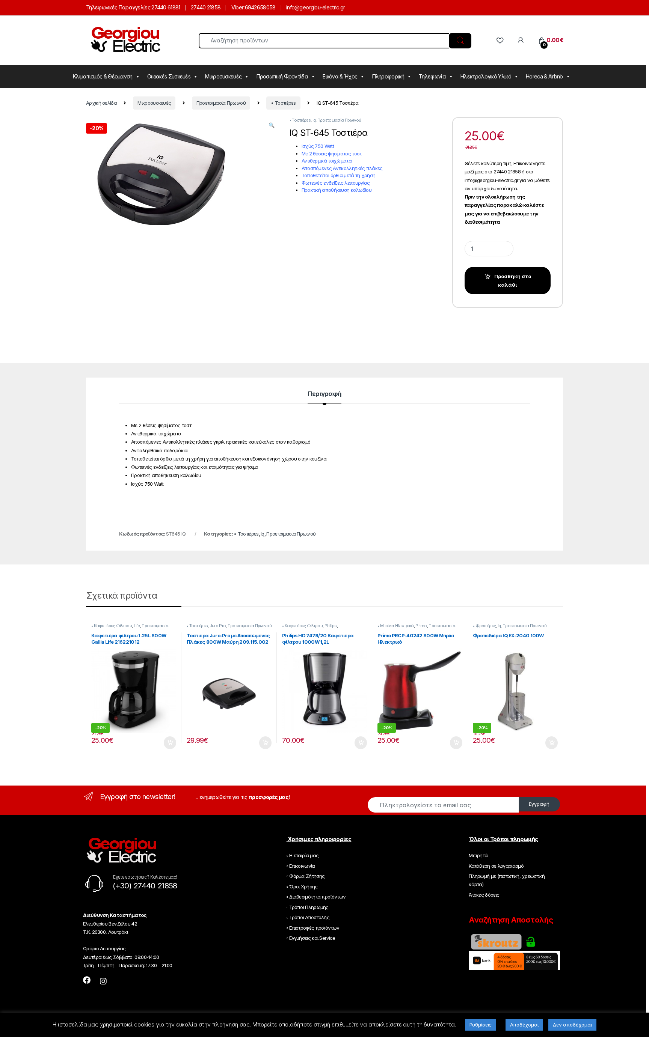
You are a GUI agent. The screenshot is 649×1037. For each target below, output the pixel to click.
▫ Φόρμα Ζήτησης (306, 876)
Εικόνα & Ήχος (340, 76)
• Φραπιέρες (484, 625)
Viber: (238, 7)
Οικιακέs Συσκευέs (168, 76)
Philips (330, 625)
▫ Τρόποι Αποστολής (308, 917)
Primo (421, 625)
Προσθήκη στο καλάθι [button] (164, 742)
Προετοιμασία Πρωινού (221, 103)
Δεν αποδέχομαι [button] (572, 1025)
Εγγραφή (539, 804)
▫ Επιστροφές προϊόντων (313, 928)
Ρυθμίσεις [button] (480, 1025)
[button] (271, 125)
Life (137, 625)
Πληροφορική (388, 76)
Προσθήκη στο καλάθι (512, 280)
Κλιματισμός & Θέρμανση (103, 76)
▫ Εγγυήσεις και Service (311, 938)
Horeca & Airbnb (544, 76)
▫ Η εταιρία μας (303, 855)
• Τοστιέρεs (283, 103)
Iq (314, 120)
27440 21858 (205, 7)
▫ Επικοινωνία (301, 866)
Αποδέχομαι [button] (524, 1025)
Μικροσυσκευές (223, 76)
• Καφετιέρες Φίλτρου (111, 625)
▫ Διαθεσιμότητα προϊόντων (316, 897)
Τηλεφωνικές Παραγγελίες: (118, 7)
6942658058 (260, 7)
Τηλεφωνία (432, 76)
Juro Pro (218, 625)
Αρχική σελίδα (101, 103)
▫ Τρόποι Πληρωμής (308, 907)
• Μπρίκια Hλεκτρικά (395, 625)
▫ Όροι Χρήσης (302, 886)
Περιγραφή (325, 394)
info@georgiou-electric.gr (315, 7)
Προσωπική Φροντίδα (282, 76)
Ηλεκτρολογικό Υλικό (485, 76)
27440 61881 (165, 7)
